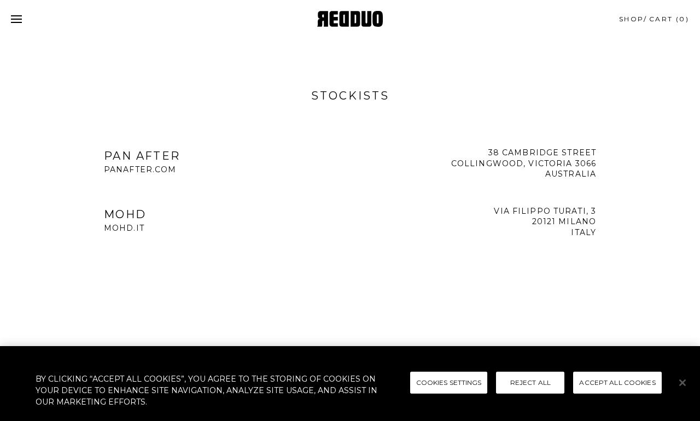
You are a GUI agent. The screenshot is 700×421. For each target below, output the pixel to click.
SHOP (631, 19)
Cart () (669, 19)
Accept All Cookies (617, 382)
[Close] (682, 383)
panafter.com (140, 169)
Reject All (530, 382)
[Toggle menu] (16, 19)
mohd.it (124, 228)
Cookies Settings (449, 382)
